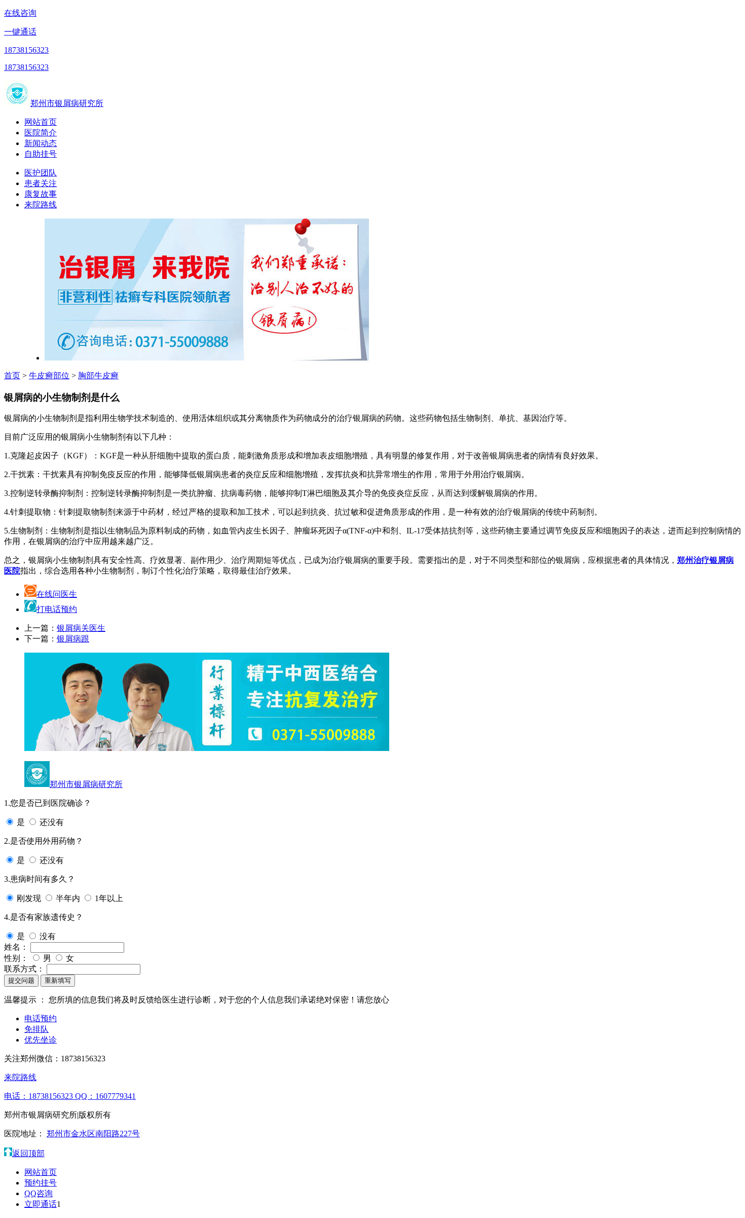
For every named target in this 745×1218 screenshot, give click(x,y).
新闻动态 (40, 143)
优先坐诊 (40, 1039)
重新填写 (58, 980)
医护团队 (40, 172)
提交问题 (21, 980)
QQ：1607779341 (105, 1096)
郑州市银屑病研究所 (66, 103)
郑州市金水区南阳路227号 (93, 1133)
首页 (12, 375)
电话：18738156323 (39, 1096)
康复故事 (40, 194)
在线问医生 (56, 594)
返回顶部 (28, 1153)
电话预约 (40, 1018)
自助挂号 (40, 154)
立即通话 (40, 1204)
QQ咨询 (38, 1193)
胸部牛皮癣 (98, 375)
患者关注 (40, 183)
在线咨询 (20, 13)
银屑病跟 (73, 638)
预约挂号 (40, 1182)
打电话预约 (56, 609)
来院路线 (40, 204)
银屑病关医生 (81, 628)
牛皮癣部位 (49, 375)
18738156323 (26, 50)
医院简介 (40, 132)
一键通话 (20, 31)
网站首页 (40, 122)
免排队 (36, 1029)
